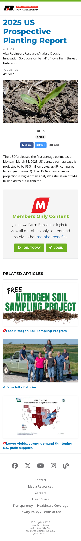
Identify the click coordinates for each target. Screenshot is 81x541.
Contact (41, 480)
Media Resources (40, 486)
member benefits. (52, 236)
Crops (40, 136)
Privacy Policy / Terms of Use (41, 512)
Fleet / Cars (40, 499)
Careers (40, 493)
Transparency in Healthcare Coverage (40, 506)
